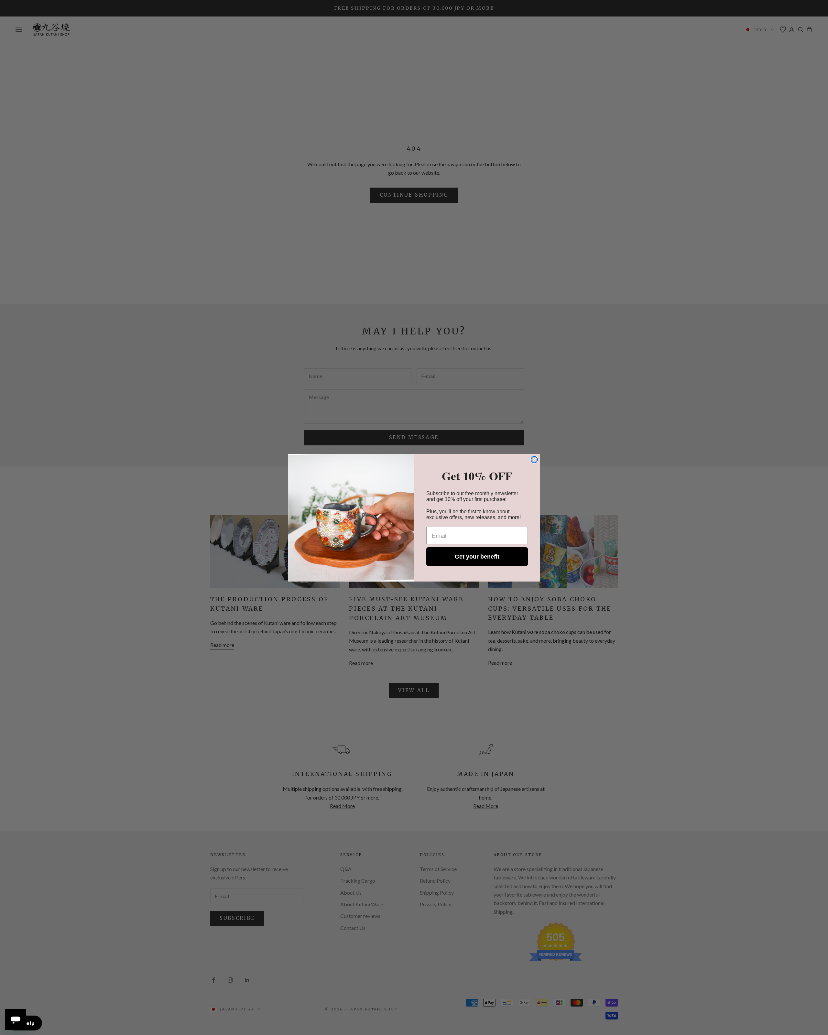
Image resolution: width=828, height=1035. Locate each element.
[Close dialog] (534, 459)
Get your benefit (477, 556)
